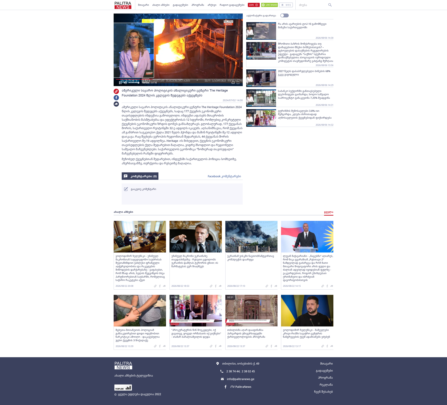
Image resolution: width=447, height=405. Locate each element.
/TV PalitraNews (240, 387)
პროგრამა (197, 5)
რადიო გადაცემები (232, 5)
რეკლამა (326, 385)
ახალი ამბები (160, 5)
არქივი (212, 5)
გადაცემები (180, 5)
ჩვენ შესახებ (323, 392)
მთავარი (143, 5)
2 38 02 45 (248, 371)
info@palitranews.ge (240, 379)
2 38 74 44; (233, 371)
